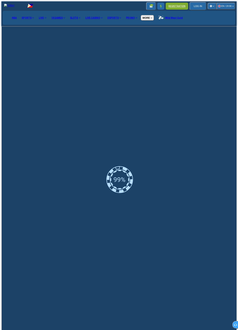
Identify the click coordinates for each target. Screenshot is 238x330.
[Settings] (212, 6)
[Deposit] (160, 6)
